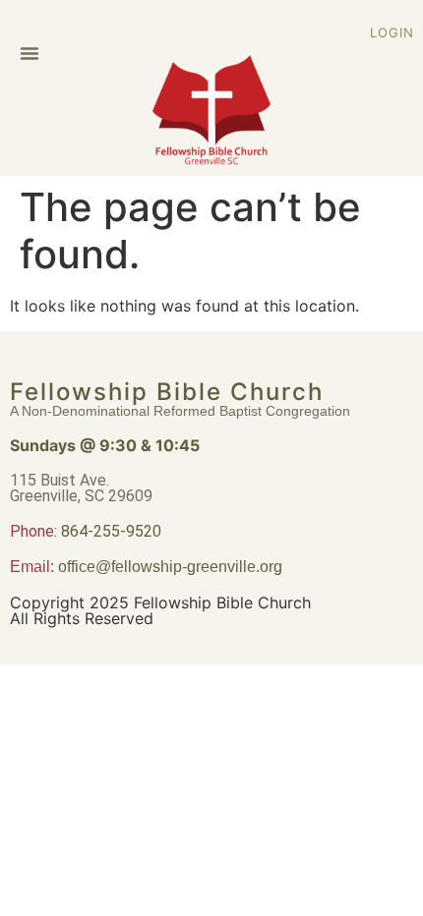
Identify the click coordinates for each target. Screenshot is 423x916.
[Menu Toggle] (29, 53)
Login (392, 32)
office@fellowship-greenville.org (170, 566)
